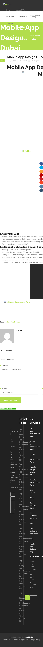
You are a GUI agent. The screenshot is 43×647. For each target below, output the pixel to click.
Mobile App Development (31, 61)
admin (13, 61)
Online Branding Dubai (33, 505)
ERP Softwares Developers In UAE (34, 518)
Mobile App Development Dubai (22, 637)
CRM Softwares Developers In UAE (34, 534)
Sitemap (37, 640)
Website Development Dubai (35, 482)
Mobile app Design (12, 322)
